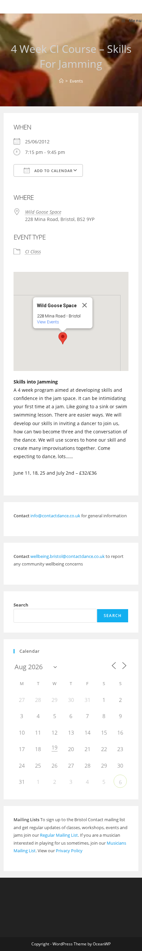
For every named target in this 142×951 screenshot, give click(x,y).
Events (76, 81)
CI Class (33, 251)
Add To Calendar (53, 170)
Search (21, 605)
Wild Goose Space (43, 212)
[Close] (84, 305)
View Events (48, 321)
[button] (62, 338)
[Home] (61, 81)
